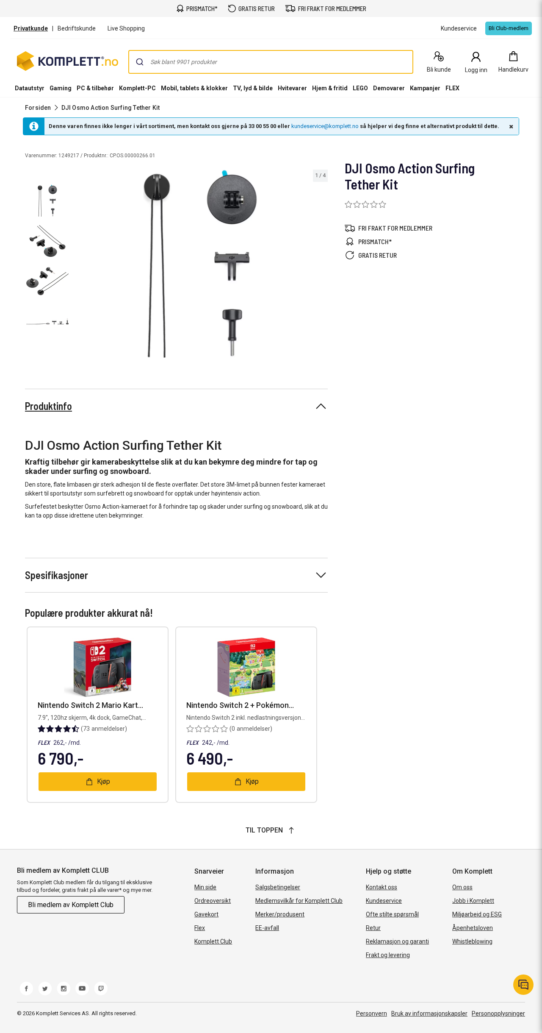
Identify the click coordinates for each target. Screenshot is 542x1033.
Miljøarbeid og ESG (477, 914)
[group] (200, 264)
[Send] (139, 61)
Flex (199, 927)
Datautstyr (29, 88)
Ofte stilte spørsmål (392, 914)
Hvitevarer (292, 88)
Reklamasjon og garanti (397, 941)
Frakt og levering (388, 955)
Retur (373, 927)
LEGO (360, 88)
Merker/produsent (279, 914)
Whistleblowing (472, 941)
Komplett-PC (137, 88)
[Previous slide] (79, 265)
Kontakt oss (381, 887)
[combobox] (270, 62)
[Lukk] (510, 126)
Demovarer (389, 88)
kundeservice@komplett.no (325, 126)
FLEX (452, 88)
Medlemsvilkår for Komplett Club (299, 900)
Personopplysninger (498, 1013)
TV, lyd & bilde (253, 88)
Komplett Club (213, 941)
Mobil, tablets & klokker (194, 88)
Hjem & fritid (330, 88)
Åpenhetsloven (472, 927)
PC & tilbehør (95, 88)
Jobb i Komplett (473, 900)
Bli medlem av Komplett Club (70, 905)
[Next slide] (320, 265)
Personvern (371, 1013)
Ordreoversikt (212, 900)
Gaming (61, 88)
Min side (205, 887)
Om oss (462, 887)
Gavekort (206, 914)
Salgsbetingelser (277, 887)
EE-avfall (267, 927)
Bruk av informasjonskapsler (429, 1013)
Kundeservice (384, 900)
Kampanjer (425, 88)
